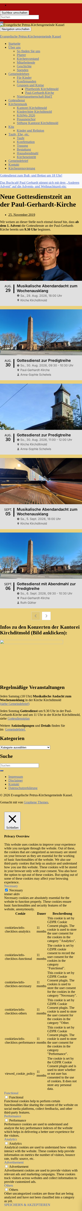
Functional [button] (11, 1093)
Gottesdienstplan (19, 718)
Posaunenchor (26, 119)
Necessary (16, 890)
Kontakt (13, 164)
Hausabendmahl (27, 153)
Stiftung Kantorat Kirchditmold (37, 123)
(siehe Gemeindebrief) (14, 704)
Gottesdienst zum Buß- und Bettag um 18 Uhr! (31, 175)
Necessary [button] (11, 886)
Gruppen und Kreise (30, 85)
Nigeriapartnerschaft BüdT (34, 96)
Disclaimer (15, 780)
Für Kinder (24, 77)
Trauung (22, 145)
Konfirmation (26, 142)
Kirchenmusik (17, 104)
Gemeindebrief (18, 161)
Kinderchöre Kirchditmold (34, 111)
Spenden (22, 70)
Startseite (14, 43)
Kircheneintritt (26, 157)
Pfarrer (21, 55)
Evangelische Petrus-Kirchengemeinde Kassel (30, 36)
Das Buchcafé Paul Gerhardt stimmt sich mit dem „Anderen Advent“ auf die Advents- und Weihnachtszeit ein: (39, 184)
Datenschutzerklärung (22, 788)
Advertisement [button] (14, 1162)
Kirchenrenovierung (21, 168)
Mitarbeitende (26, 62)
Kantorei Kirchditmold (32, 108)
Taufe (20, 138)
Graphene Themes (36, 802)
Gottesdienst (16, 100)
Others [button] (8, 1185)
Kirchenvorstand (28, 58)
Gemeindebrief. (15, 729)
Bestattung (24, 149)
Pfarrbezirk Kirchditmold (41, 89)
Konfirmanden (26, 81)
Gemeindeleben (18, 74)
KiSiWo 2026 (26, 115)
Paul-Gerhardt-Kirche (39, 92)
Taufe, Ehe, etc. (18, 134)
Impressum (15, 776)
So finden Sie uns (28, 51)
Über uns (14, 47)
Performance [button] (12, 1116)
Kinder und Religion (30, 130)
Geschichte (24, 66)
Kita (11, 127)
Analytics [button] (10, 1139)
